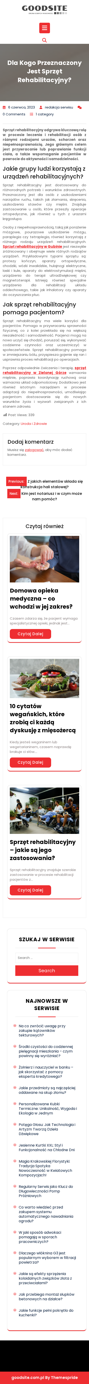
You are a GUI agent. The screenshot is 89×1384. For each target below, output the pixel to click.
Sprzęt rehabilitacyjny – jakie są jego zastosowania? (43, 850)
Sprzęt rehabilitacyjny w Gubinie (32, 246)
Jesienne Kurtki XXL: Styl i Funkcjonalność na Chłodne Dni (47, 1148)
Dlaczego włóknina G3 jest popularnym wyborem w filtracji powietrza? (47, 1257)
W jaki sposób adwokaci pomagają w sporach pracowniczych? (40, 1237)
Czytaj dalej (30, 634)
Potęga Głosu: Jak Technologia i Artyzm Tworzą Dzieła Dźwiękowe (47, 1129)
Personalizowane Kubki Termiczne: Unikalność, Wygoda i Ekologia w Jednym (48, 1108)
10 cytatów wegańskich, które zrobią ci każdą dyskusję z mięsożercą (43, 718)
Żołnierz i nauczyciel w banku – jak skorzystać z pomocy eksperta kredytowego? (46, 1072)
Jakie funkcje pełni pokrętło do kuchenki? (46, 1313)
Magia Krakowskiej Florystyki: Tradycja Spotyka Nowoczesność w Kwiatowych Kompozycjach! (45, 1168)
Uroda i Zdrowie (34, 423)
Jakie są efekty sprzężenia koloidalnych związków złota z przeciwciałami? (45, 1278)
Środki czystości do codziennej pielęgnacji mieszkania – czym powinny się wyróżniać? (46, 1051)
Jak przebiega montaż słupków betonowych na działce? (46, 1297)
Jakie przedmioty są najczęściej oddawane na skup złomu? (47, 1090)
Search (47, 970)
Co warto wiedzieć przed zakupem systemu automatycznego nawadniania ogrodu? (46, 1214)
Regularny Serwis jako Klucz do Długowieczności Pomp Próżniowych (46, 1191)
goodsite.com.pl (27, 1377)
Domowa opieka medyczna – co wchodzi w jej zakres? (41, 599)
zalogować (34, 449)
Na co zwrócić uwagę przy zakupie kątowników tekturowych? (42, 1030)
